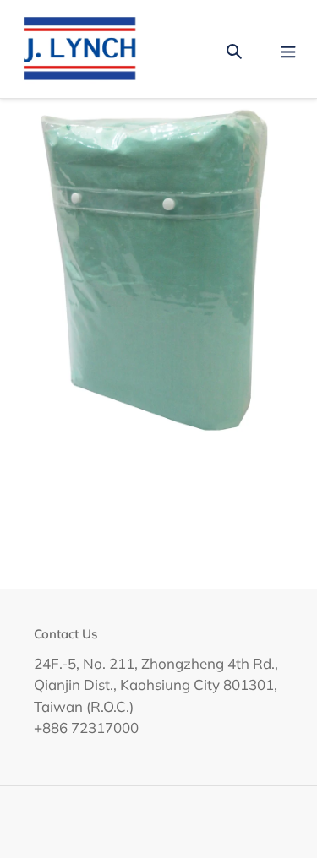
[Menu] (288, 48)
